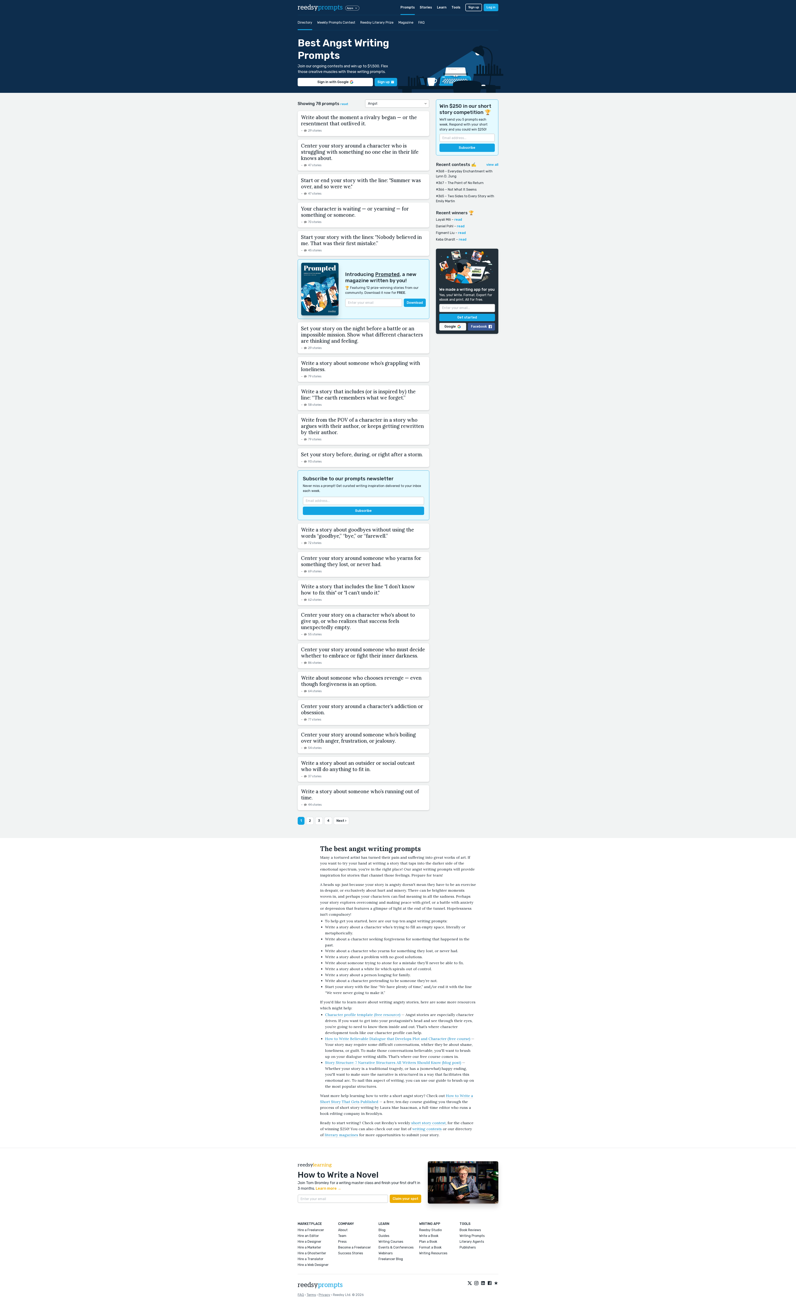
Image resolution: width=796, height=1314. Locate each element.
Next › (341, 821)
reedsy (320, 7)
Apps (350, 8)
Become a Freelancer (354, 1247)
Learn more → (328, 1188)
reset (344, 104)
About (343, 1230)
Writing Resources (433, 1253)
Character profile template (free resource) (362, 1014)
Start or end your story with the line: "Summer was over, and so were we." (361, 183)
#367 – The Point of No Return (460, 183)
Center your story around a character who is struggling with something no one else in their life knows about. (360, 152)
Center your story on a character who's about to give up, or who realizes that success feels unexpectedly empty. (358, 621)
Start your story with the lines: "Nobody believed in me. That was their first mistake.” (361, 240)
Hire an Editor (308, 1236)
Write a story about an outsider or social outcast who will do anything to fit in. (358, 766)
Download (415, 303)
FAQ (421, 22)
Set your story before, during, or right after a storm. (362, 454)
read (458, 220)
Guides (384, 1236)
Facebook (479, 326)
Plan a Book (428, 1242)
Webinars (386, 1253)
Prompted (387, 274)
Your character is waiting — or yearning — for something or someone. (355, 212)
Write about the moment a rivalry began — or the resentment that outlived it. (359, 120)
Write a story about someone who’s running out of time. (360, 794)
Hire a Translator (310, 1259)
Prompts (407, 7)
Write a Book (428, 1236)
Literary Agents (472, 1242)
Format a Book (430, 1247)
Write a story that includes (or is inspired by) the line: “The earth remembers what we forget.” (358, 394)
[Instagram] (476, 1283)
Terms (311, 1295)
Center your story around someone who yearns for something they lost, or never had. (361, 561)
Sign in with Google (333, 82)
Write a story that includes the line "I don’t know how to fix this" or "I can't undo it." (358, 589)
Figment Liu (445, 233)
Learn (442, 7)
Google (450, 326)
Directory (305, 22)
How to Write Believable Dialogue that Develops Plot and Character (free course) (397, 1038)
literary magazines (341, 1134)
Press (342, 1242)
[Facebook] (489, 1283)
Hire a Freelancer (311, 1230)
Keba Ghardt (445, 239)
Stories (426, 7)
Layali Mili (443, 220)
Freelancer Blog (391, 1259)
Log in (491, 7)
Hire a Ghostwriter (312, 1253)
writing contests (427, 1128)
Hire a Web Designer (313, 1265)
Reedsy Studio (430, 1230)
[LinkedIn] (483, 1283)
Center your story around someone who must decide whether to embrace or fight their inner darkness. (363, 652)
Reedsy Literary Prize (376, 22)
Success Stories (350, 1253)
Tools (455, 7)
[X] (469, 1283)
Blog (382, 1230)
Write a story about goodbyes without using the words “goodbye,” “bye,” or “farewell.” (357, 533)
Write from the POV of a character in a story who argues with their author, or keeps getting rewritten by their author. (362, 426)
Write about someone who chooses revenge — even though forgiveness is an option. (361, 681)
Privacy (324, 1295)
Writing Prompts (472, 1236)
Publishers (468, 1247)
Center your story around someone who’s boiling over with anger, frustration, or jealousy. (358, 737)
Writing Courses (391, 1242)
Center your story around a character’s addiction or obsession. (362, 709)
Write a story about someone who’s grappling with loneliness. (360, 366)
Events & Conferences (396, 1247)
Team (342, 1236)
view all (492, 165)
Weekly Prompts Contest (336, 22)
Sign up (473, 7)
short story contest (428, 1122)
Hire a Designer (309, 1242)
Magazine (405, 22)
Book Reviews (470, 1230)
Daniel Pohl (444, 226)
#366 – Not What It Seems (456, 189)
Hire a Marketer (309, 1247)
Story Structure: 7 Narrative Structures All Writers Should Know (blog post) (393, 1062)
